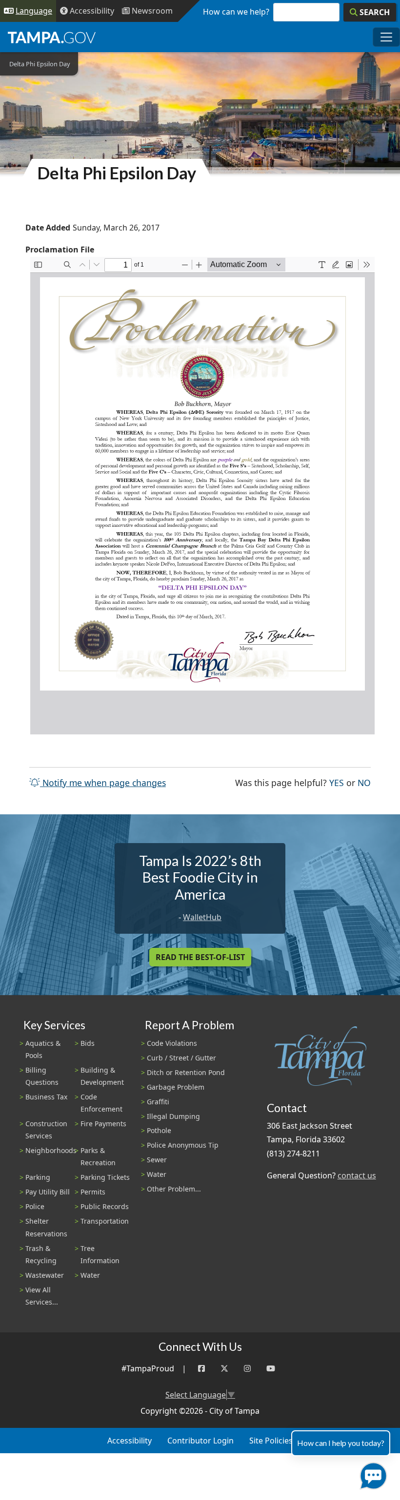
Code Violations (172, 1043)
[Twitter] (224, 1369)
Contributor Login (200, 1440)
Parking (37, 1177)
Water (90, 1275)
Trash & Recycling (41, 1254)
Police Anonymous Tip (183, 1145)
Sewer (157, 1159)
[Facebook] (201, 1369)
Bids (87, 1043)
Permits (92, 1191)
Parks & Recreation (98, 1156)
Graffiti (158, 1101)
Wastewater (44, 1275)
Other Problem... (174, 1188)
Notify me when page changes (103, 782)
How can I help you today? (340, 1442)
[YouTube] (271, 1369)
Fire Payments (103, 1123)
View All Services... (41, 1296)
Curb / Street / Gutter (181, 1057)
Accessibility (129, 1440)
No (364, 782)
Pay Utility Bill (47, 1191)
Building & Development (102, 1076)
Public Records (104, 1206)
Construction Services (46, 1129)
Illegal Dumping (173, 1116)
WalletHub (202, 917)
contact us (357, 1175)
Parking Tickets (105, 1177)
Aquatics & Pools (42, 1049)
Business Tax (46, 1096)
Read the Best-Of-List (200, 957)
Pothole (159, 1130)
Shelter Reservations (46, 1227)
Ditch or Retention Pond (186, 1072)
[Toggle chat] (371, 1474)
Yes (336, 782)
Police (34, 1206)
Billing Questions (42, 1076)
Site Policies (271, 1440)
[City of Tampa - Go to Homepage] (52, 37)
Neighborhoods (51, 1150)
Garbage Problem (175, 1087)
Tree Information (100, 1254)
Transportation (104, 1221)
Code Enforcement (101, 1103)
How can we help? (236, 11)
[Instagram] (247, 1369)
